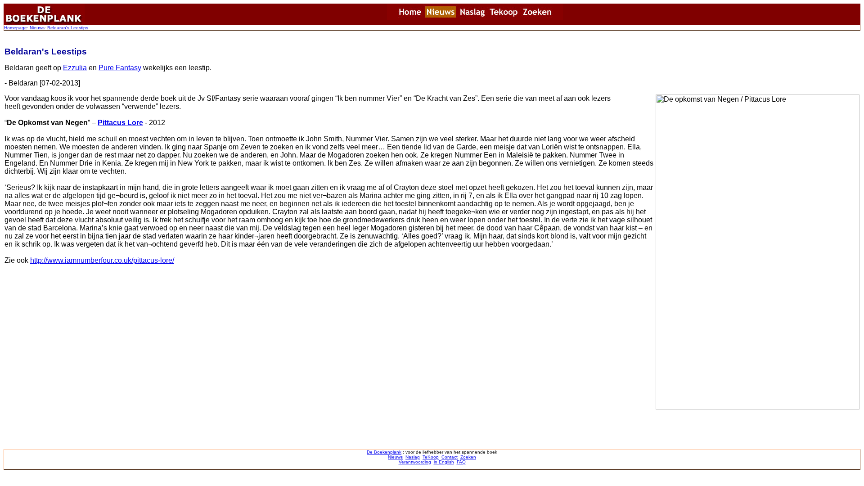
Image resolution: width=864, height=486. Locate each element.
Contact (449, 456)
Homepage (15, 27)
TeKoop (431, 456)
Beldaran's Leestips (67, 27)
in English (444, 461)
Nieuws (37, 27)
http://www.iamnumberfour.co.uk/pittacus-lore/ (102, 260)
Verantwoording (415, 461)
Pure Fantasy (120, 68)
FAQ (461, 461)
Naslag (412, 456)
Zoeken (468, 456)
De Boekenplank (384, 452)
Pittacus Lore (120, 122)
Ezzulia (75, 68)
